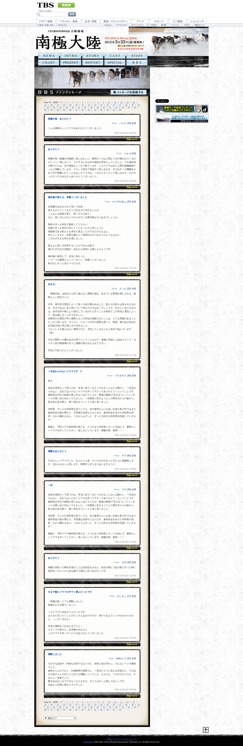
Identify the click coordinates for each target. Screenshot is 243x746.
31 (48, 107)
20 (76, 105)
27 (120, 105)
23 (95, 105)
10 (109, 102)
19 (70, 105)
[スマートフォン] (137, 25)
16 (52, 105)
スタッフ (136, 56)
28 (126, 105)
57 (114, 110)
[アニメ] (140, 21)
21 (83, 105)
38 (91, 107)
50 (70, 110)
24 (101, 105)
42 (116, 107)
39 (98, 107)
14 (134, 102)
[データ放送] (151, 25)
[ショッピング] (197, 21)
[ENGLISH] (62, 24)
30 (139, 105)
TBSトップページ (114, 739)
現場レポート (92, 62)
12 (121, 102)
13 (127, 102)
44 (129, 107)
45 (135, 107)
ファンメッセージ (136, 62)
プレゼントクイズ (70, 62)
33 (60, 107)
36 (79, 107)
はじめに (70, 56)
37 (85, 107)
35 (73, 107)
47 (52, 110)
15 (45, 105)
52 (83, 110)
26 (114, 105)
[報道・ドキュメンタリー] (115, 21)
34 (66, 107)
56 (108, 110)
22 (89, 105)
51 (76, 110)
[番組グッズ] (199, 25)
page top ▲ (131, 139)
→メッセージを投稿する (128, 92)
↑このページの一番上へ (206, 730)
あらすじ (92, 56)
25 (108, 105)
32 (54, 107)
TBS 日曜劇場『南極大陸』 (68, 40)
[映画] (163, 25)
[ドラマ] (46, 21)
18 (64, 105)
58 (120, 110)
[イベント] (175, 25)
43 (123, 107)
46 (45, 110)
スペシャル (114, 62)
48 (58, 110)
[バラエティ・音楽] (68, 21)
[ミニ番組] (177, 21)
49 (64, 110)
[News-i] (108, 25)
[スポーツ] (158, 21)
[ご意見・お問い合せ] (45, 24)
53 (89, 110)
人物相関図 (48, 62)
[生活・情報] (90, 21)
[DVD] (186, 25)
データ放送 (182, 108)
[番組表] (66, 5)
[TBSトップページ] (45, 4)
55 (101, 110)
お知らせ (48, 56)
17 (58, 105)
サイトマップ (130, 739)
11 (115, 102)
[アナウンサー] (122, 25)
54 (95, 110)
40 (104, 107)
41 (110, 107)
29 (132, 105)
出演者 (114, 56)
